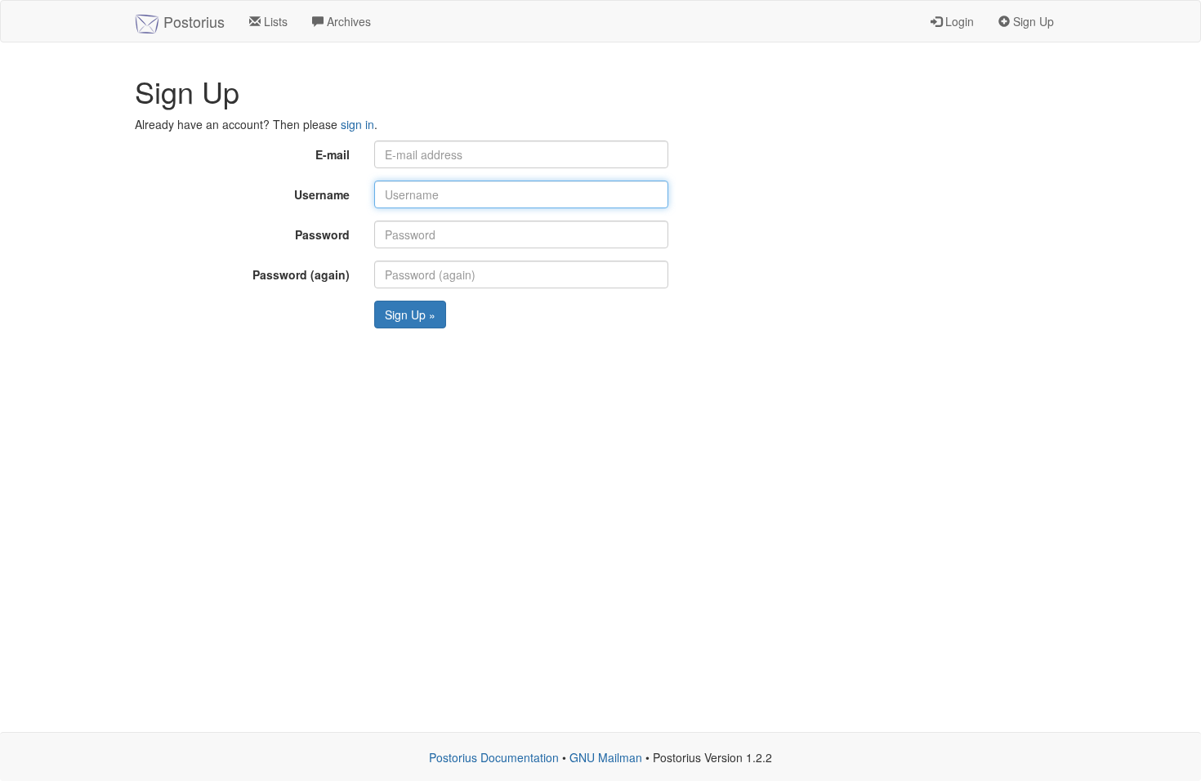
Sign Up (1032, 21)
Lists (274, 21)
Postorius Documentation (494, 757)
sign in (357, 124)
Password (322, 234)
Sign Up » (410, 314)
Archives (347, 21)
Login (958, 21)
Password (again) (301, 274)
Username (322, 194)
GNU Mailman (605, 757)
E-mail (332, 154)
